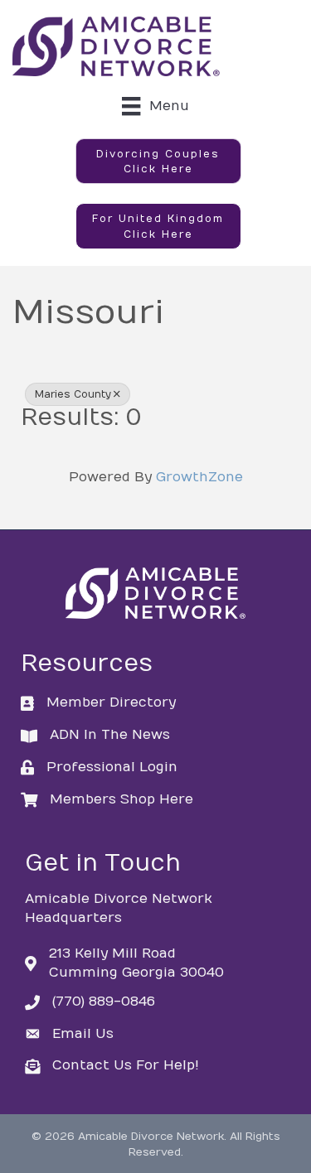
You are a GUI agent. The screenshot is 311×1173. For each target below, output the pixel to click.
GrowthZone (199, 477)
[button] (158, 161)
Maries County (73, 394)
